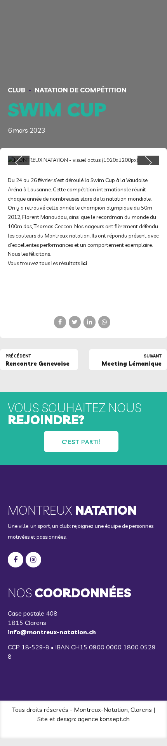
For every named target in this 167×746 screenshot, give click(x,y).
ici (84, 263)
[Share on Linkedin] (90, 322)
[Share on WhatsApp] (104, 322)
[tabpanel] (83, 160)
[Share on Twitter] (75, 322)
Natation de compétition (81, 90)
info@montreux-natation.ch (52, 632)
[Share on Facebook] (60, 322)
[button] (19, 162)
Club (16, 90)
